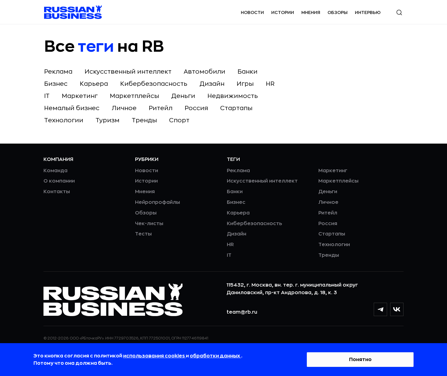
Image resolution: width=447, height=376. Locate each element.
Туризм (107, 120)
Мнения (310, 12)
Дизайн (211, 84)
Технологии (63, 120)
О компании (59, 181)
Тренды (144, 120)
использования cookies (154, 355)
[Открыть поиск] (399, 12)
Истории (282, 12)
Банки (247, 71)
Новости (252, 12)
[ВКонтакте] (397, 309)
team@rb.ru (242, 312)
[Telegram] (380, 309)
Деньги (183, 96)
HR (270, 84)
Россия (196, 108)
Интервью (368, 12)
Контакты (56, 191)
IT (47, 96)
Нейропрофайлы (157, 202)
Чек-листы (149, 223)
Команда (55, 170)
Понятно (360, 359)
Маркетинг (80, 96)
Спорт (179, 120)
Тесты (143, 234)
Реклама (58, 71)
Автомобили (204, 71)
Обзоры (337, 12)
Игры (245, 84)
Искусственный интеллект (128, 71)
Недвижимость (232, 96)
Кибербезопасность (153, 84)
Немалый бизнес (71, 108)
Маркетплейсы (134, 96)
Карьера (94, 84)
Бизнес (56, 84)
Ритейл (160, 108)
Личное (124, 108)
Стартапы (236, 108)
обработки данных (215, 355)
